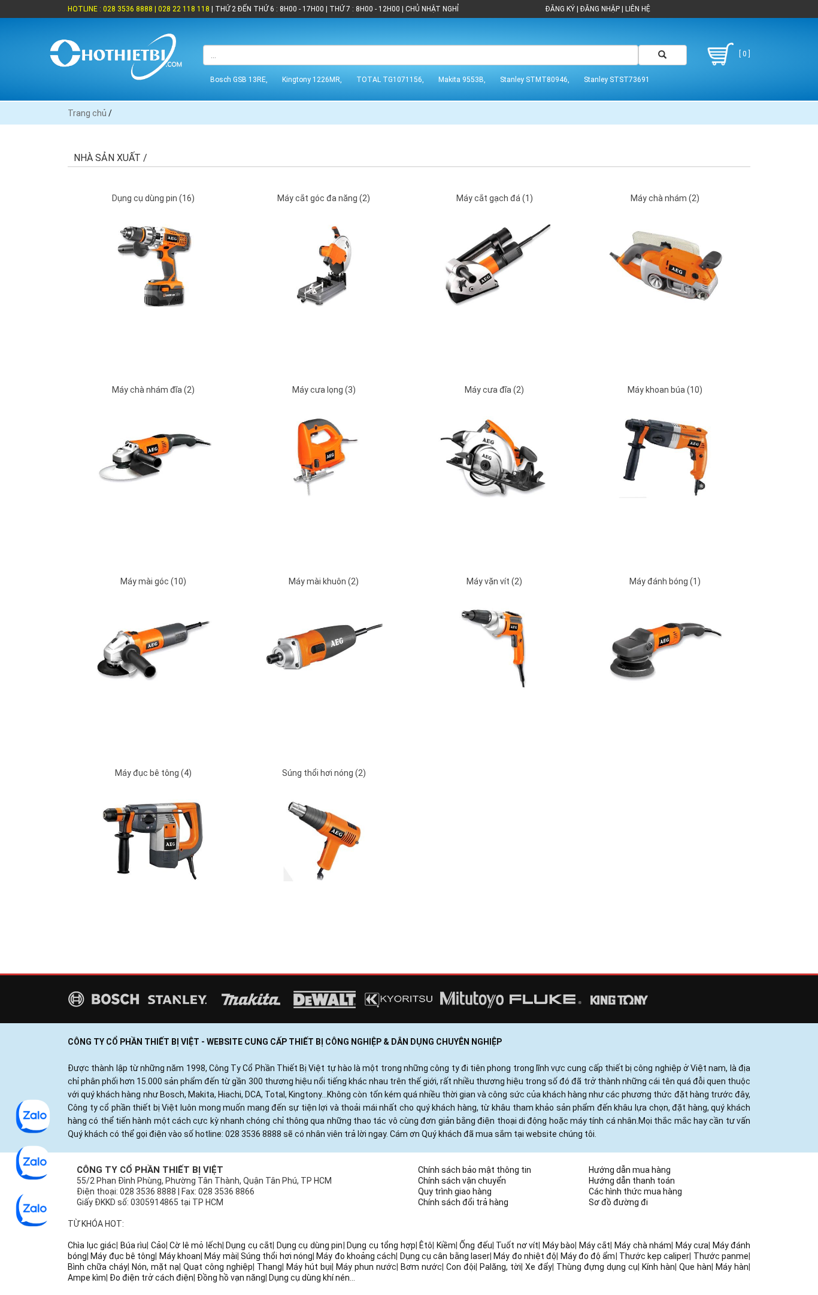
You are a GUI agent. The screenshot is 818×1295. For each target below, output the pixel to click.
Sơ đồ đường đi (618, 1202)
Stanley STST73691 (617, 79)
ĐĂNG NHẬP (600, 9)
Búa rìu (133, 1245)
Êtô (425, 1245)
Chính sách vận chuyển (462, 1180)
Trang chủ (87, 113)
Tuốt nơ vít (517, 1245)
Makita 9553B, (462, 79)
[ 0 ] (743, 54)
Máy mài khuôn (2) (324, 581)
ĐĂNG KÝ (560, 9)
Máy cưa (692, 1245)
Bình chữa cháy (98, 1267)
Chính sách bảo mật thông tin (474, 1170)
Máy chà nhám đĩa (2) (153, 390)
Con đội (460, 1267)
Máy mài (220, 1256)
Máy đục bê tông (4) (153, 773)
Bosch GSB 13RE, (239, 79)
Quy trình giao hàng (455, 1191)
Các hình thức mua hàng (635, 1191)
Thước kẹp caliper (654, 1256)
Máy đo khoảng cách (356, 1256)
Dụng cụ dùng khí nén (309, 1277)
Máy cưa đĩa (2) (494, 390)
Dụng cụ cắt (249, 1245)
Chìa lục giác (92, 1245)
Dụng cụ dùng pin (310, 1245)
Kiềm (446, 1245)
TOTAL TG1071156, (390, 79)
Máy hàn (732, 1267)
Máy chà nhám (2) (665, 198)
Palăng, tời (500, 1267)
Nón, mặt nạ (155, 1267)
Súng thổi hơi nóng (277, 1256)
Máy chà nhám (642, 1245)
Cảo (158, 1245)
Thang (269, 1267)
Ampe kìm (87, 1277)
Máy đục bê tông (122, 1256)
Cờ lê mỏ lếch (195, 1245)
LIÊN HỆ (636, 9)
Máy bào (559, 1245)
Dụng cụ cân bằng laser (445, 1256)
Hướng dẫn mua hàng (630, 1170)
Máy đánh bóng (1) (665, 581)
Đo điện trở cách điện (151, 1277)
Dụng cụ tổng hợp (381, 1245)
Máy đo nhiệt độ (524, 1256)
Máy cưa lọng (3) (324, 390)
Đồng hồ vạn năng (231, 1277)
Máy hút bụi (309, 1267)
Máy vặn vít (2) (494, 581)
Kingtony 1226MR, (312, 79)
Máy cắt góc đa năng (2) (323, 198)
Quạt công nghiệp (218, 1267)
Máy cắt (595, 1245)
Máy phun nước (366, 1267)
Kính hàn (658, 1267)
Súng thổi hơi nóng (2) (324, 773)
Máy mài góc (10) (153, 581)
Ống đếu (475, 1245)
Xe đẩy (538, 1267)
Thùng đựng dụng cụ (597, 1267)
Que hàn (695, 1267)
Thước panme (721, 1256)
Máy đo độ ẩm (588, 1256)
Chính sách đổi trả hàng (463, 1202)
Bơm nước (421, 1267)
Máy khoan (180, 1256)
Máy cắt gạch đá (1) (494, 198)
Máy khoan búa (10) (665, 390)
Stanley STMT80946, (534, 79)
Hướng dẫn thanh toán (632, 1180)
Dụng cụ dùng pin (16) (153, 198)
